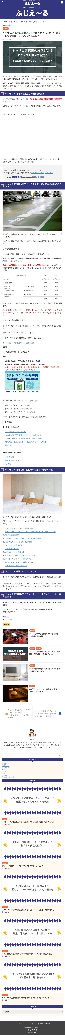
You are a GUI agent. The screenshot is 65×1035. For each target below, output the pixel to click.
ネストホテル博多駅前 (13, 545)
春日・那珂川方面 (12, 461)
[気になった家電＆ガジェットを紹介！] (32, 4)
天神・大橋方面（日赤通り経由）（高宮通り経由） (24, 438)
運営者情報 (47, 1023)
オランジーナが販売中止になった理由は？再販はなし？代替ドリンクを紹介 (28, 822)
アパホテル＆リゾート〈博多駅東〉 (18, 559)
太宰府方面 (9, 457)
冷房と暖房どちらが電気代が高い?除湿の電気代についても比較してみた (27, 954)
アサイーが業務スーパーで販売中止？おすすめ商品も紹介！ (22, 866)
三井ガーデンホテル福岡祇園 (16, 566)
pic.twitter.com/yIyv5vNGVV (41, 173)
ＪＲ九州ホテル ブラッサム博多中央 (19, 528)
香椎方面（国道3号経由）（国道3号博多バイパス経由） (26, 442)
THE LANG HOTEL (12, 535)
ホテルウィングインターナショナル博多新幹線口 (23, 538)
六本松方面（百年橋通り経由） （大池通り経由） (24, 435)
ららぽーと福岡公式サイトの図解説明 (20, 343)
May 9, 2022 (39, 177)
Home (16, 1023)
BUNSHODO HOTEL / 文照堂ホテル (19, 562)
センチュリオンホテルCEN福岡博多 (18, 542)
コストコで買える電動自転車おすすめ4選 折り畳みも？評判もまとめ (25, 998)
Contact (21, 1023)
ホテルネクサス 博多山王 (14, 552)
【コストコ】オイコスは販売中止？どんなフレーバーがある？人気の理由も (28, 910)
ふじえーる (32, 1029)
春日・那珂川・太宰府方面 (15, 432)
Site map (35, 1023)
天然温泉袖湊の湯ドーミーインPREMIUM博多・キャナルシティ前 (30, 532)
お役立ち (6, 617)
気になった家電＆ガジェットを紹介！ (32, 1027)
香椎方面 (8, 464)
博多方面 (8, 445)
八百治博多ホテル (12, 549)
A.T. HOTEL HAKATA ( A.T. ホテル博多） (21, 555)
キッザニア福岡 (8, 619)
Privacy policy (28, 1023)
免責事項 (41, 1023)
